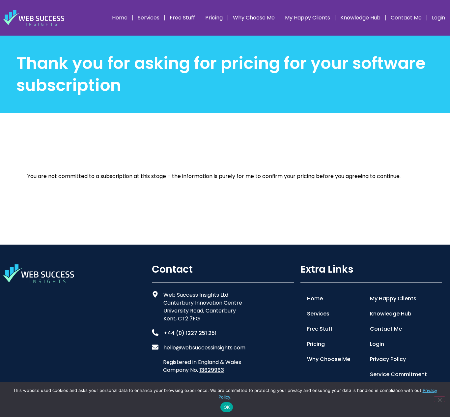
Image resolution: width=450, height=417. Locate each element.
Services (148, 17)
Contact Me (406, 17)
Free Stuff (182, 17)
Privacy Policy (388, 359)
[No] (439, 399)
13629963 (211, 370)
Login (438, 17)
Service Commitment (398, 374)
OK (227, 407)
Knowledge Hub (360, 17)
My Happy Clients (307, 17)
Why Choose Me (254, 17)
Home (119, 17)
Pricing (214, 17)
